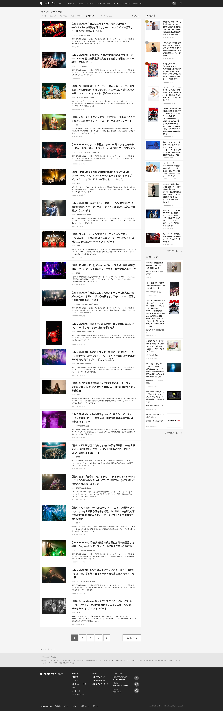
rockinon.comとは (46, 706)
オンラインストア (98, 684)
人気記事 (80, 4)
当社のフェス (137, 4)
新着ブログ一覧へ (172, 433)
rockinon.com (51, 3)
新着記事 (71, 4)
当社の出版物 (97, 680)
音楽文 (94, 673)
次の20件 (130, 638)
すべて (43, 16)
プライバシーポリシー (71, 706)
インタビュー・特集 (103, 4)
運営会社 (95, 706)
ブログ (115, 4)
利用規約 (58, 706)
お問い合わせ (85, 706)
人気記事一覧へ (172, 251)
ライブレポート (91, 16)
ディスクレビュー (106, 16)
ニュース (90, 4)
